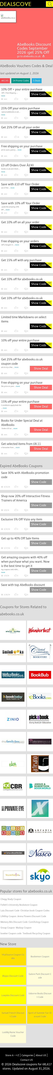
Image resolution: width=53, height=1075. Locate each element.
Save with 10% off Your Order (20, 203)
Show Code (38, 94)
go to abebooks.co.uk (29, 56)
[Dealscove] (16, 4)
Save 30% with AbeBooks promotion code (25, 475)
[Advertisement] (34, 26)
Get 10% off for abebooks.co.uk (22, 279)
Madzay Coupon (24, 927)
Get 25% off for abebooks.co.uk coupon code (22, 362)
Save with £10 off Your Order (20, 184)
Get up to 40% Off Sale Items (20, 538)
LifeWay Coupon (8, 916)
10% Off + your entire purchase (21, 89)
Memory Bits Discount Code (14, 922)
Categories (27, 1055)
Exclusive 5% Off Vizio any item (21, 519)
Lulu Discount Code (10, 910)
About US (41, 1055)
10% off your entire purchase (20, 340)
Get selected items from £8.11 (21, 444)
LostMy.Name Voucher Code (13, 1034)
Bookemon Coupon (40, 956)
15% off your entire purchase (20, 401)
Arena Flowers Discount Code (31, 916)
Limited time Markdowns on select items (23, 319)
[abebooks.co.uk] (8, 16)
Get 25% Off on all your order (20, 127)
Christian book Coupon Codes (34, 910)
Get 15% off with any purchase (21, 260)
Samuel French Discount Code (13, 1015)
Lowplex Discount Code (12, 995)
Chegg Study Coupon (11, 899)
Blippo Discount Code (12, 976)
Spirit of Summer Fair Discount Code (40, 1015)
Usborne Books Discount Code (40, 995)
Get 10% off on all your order (20, 222)
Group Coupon (8, 927)
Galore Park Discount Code (40, 976)
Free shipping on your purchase (21, 146)
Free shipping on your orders (20, 241)
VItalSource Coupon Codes (13, 956)
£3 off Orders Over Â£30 (17, 165)
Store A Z (12, 1055)
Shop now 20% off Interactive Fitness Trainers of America (25, 498)
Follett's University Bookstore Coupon (19, 905)
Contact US (26, 1059)
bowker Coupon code (11, 933)
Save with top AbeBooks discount (23, 585)
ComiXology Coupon (39, 922)
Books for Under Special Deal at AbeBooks (22, 423)
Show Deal (41, 368)
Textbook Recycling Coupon (36, 933)
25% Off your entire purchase (20, 108)
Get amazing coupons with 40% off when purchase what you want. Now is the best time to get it (25, 561)
